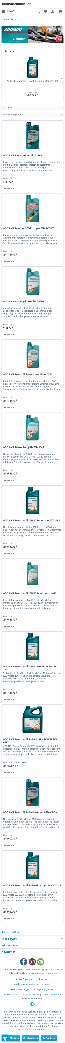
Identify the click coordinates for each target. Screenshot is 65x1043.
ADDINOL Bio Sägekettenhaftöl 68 (23, 301)
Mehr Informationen (36, 1029)
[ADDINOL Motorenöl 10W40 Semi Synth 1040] (32, 573)
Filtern (9, 107)
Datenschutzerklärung (31, 994)
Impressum (56, 994)
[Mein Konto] (53, 11)
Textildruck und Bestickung (26, 984)
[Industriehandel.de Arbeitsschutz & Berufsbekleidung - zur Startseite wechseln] (17, 4)
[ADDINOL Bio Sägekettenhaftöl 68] (32, 281)
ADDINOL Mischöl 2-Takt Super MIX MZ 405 (28, 228)
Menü (11, 11)
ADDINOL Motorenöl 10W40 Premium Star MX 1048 (32, 80)
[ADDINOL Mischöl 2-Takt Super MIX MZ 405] (32, 208)
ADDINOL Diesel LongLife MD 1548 (23, 447)
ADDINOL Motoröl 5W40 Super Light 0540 (27, 374)
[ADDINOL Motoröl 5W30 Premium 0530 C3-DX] (32, 792)
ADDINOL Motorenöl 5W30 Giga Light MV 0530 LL (32, 885)
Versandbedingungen (19, 989)
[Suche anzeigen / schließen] (38, 11)
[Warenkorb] (60, 11)
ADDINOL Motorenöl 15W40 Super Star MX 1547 (31, 520)
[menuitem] (8, 11)
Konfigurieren (48, 1038)
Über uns (42, 979)
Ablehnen (14, 1038)
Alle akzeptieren (30, 1038)
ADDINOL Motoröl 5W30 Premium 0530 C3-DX (30, 812)
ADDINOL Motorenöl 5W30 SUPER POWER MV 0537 (30, 741)
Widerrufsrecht (10, 994)
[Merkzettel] (45, 11)
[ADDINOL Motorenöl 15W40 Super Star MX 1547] (32, 500)
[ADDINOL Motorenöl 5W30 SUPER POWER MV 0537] (32, 719)
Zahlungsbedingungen (43, 989)
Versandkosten (51, 969)
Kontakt (45, 984)
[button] (5, 1038)
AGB (46, 994)
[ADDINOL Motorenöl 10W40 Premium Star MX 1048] (32, 67)
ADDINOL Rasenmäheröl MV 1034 (23, 155)
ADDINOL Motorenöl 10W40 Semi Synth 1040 (29, 593)
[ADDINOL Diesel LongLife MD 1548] (32, 427)
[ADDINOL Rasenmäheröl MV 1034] (32, 135)
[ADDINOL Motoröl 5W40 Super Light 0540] (32, 354)
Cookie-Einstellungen (25, 979)
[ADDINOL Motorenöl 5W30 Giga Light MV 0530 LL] (32, 865)
